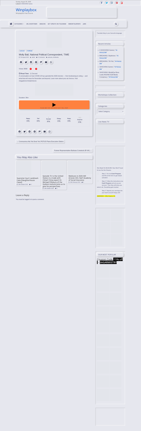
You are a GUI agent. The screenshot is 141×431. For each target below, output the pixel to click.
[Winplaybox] (11, 24)
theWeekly (29, 50)
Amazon (42, 24)
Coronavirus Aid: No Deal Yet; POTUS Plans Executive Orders (40, 141)
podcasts (22, 50)
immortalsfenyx (74, 24)
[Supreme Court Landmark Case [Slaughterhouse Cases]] (23, 162)
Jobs (84, 24)
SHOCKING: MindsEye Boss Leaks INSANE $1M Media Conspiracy (109, 75)
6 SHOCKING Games (26, 4)
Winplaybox (26, 9)
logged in (28, 199)
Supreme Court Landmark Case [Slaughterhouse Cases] (27, 180)
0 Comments (41, 57)
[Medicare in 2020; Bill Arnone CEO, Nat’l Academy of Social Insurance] (80, 162)
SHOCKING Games (106, 67)
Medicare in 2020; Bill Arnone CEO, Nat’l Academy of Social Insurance (80, 178)
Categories (18, 24)
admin (33, 57)
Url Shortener (31, 24)
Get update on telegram (57, 24)
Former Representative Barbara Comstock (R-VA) (73, 150)
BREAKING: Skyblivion (107, 56)
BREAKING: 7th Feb (106, 61)
